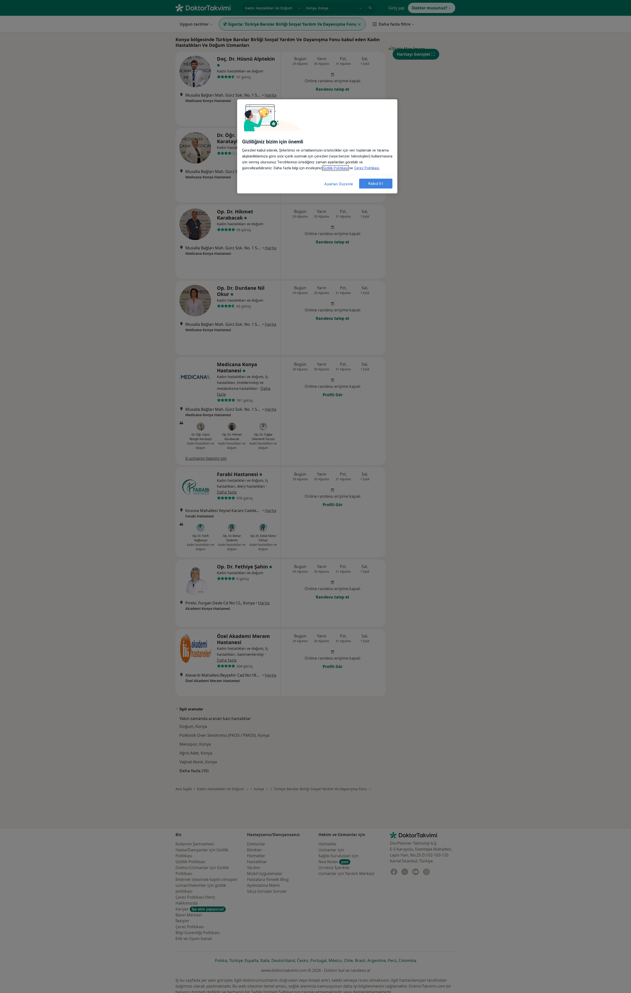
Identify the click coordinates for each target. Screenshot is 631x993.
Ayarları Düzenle (338, 184)
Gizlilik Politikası (335, 168)
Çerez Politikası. (367, 168)
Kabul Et (375, 183)
